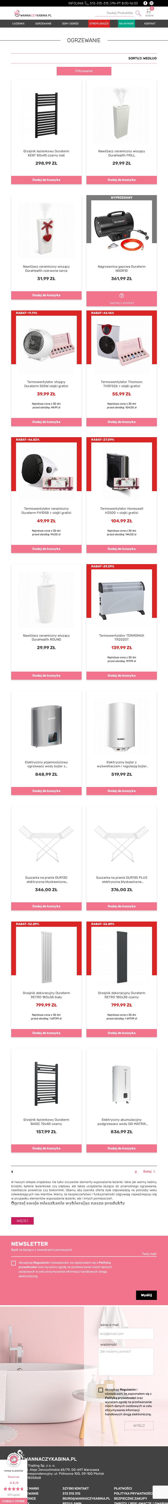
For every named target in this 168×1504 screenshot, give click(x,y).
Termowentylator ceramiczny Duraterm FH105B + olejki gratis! (46, 511)
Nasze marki (28, 1488)
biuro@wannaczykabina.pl (86, 1499)
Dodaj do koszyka (46, 180)
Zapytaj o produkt (122, 299)
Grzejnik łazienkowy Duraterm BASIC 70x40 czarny (46, 1122)
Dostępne (144, 59)
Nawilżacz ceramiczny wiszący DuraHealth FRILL (121, 153)
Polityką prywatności (121, 1398)
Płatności (123, 1488)
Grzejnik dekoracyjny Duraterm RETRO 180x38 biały (46, 995)
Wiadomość (108, 1344)
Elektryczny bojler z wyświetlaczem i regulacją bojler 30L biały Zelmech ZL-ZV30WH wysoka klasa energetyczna (122, 764)
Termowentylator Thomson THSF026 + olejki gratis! (121, 384)
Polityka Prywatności (133, 1493)
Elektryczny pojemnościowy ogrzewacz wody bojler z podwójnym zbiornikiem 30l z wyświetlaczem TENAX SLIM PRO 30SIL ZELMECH (46, 764)
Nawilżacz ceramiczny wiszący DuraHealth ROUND (46, 638)
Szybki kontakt (76, 1488)
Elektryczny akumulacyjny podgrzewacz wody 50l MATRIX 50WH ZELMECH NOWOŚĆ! (122, 1122)
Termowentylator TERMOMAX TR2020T (121, 638)
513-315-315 (99, 3)
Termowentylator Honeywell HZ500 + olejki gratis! (121, 511)
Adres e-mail (109, 1325)
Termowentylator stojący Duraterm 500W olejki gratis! (46, 384)
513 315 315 (71, 1493)
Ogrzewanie (28, 1493)
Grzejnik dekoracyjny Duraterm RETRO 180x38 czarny (121, 995)
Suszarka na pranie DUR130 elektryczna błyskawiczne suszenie (46, 880)
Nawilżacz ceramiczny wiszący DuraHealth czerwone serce (46, 269)
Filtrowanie (84, 71)
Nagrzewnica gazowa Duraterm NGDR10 (121, 269)
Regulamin (41, 1263)
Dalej (150, 1171)
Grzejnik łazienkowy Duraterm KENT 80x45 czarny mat (46, 153)
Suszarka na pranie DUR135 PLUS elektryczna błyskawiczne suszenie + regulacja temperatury (121, 880)
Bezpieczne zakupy (130, 1499)
